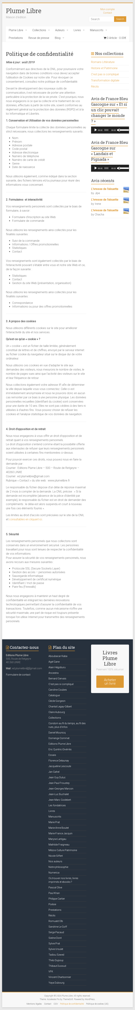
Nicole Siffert (56, 855)
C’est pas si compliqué (105, 74)
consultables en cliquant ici (25, 519)
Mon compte (107, 9)
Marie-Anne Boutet (59, 827)
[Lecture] (95, 130)
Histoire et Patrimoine (104, 68)
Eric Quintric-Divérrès (60, 749)
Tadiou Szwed (56, 954)
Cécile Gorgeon (57, 701)
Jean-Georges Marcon (61, 788)
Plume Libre (23, 10)
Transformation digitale (105, 80)
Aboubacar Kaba (58, 656)
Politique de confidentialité (72, 1004)
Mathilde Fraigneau (59, 844)
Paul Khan (54, 893)
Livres (77, 30)
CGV (56, 1004)
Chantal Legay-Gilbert (60, 706)
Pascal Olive (55, 887)
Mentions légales (34, 1004)
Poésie (52, 904)
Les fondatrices (57, 805)
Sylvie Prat (54, 943)
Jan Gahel (54, 771)
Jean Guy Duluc (57, 777)
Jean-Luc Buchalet (59, 794)
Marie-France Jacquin (60, 833)
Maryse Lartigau (57, 839)
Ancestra (54, 673)
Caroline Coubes (58, 689)
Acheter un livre (110, 682)
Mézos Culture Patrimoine (63, 850)
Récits (95, 86)
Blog (57, 38)
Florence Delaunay (59, 760)
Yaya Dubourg (56, 982)
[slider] (123, 130)
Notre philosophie (58, 867)
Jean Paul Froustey (59, 783)
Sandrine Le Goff (58, 926)
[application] (110, 130)
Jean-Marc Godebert (60, 799)
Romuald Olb (56, 921)
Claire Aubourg (57, 712)
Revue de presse (38, 38)
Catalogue (54, 695)
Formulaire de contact (18, 674)
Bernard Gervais (57, 678)
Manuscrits (96, 30)
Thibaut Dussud (57, 965)
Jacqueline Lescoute (60, 766)
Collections (39, 30)
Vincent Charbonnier (60, 977)
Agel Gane (54, 661)
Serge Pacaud (56, 932)
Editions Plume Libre (60, 743)
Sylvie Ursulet (56, 949)
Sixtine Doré (55, 937)
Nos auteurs (55, 861)
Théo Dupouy (56, 960)
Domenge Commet (59, 738)
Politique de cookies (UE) (97, 1004)
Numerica (54, 872)
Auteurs (60, 30)
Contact (107, 12)
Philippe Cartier (57, 898)
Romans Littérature (103, 62)
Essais (52, 755)
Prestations (16, 38)
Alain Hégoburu (57, 667)
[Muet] (118, 130)
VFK (51, 971)
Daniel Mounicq (57, 732)
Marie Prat (54, 822)
